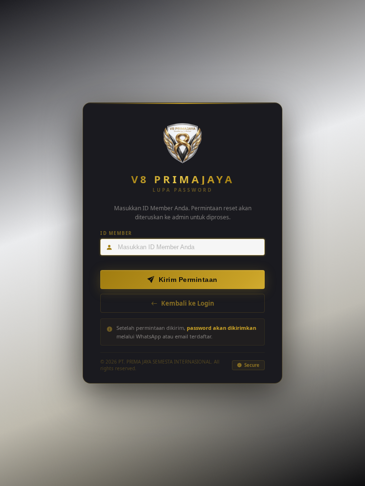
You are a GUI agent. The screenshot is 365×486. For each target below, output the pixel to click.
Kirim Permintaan (188, 279)
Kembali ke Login (187, 303)
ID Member (116, 233)
